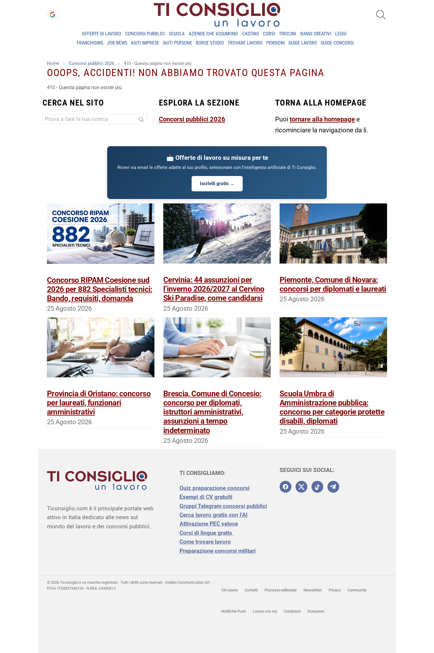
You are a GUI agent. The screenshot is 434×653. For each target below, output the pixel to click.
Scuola (177, 34)
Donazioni (316, 611)
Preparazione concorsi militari (218, 550)
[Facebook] (285, 487)
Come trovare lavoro (205, 541)
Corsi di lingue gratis (207, 532)
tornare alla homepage (322, 119)
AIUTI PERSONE (177, 43)
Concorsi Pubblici (145, 34)
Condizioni (292, 611)
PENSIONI (275, 43)
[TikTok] (317, 487)
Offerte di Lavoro (101, 34)
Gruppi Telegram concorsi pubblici (223, 506)
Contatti (251, 590)
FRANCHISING (90, 43)
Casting (250, 34)
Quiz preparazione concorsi (214, 488)
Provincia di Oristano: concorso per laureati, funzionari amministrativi (99, 402)
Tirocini (287, 34)
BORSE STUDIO (210, 43)
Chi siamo (229, 590)
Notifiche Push (233, 611)
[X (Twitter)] (301, 487)
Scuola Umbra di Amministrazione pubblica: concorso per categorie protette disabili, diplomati (332, 407)
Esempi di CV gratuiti (206, 497)
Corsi (269, 34)
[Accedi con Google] (52, 14)
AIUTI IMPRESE (145, 43)
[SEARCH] (381, 14)
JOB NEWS (117, 43)
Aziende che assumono (213, 34)
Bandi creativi (315, 34)
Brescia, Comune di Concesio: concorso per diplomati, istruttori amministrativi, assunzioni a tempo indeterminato (212, 412)
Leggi (340, 34)
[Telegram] (333, 487)
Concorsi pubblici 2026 (192, 119)
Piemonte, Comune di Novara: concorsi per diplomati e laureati (333, 284)
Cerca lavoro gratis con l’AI (214, 514)
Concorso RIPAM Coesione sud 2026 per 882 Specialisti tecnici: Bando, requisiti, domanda (99, 289)
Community (356, 590)
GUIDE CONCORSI (337, 43)
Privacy (335, 590)
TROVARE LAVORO (245, 43)
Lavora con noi (265, 611)
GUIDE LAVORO (302, 43)
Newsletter (313, 590)
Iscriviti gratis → (217, 183)
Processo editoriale (281, 590)
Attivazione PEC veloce (209, 523)
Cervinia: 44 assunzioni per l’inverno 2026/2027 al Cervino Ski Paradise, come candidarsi (214, 288)
